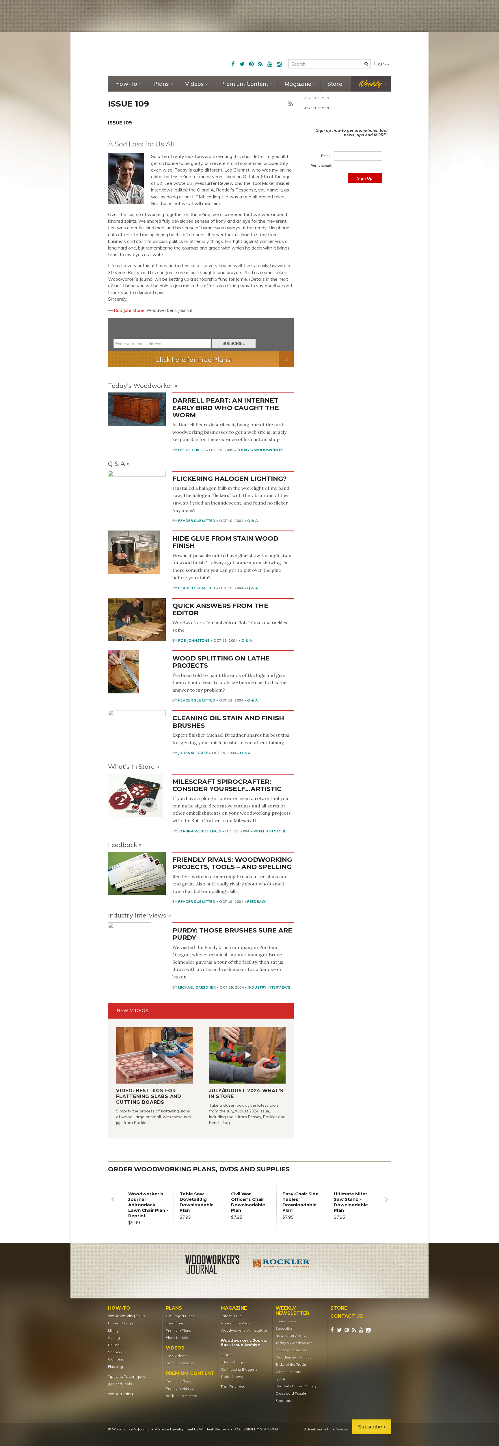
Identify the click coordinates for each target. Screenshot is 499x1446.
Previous (112, 1203)
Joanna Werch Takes (199, 831)
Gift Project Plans (180, 1316)
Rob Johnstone (129, 310)
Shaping (115, 1352)
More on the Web (235, 1323)
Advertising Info (317, 1429)
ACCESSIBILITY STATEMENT (257, 1429)
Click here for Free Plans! (193, 360)
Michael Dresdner (197, 987)
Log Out (382, 63)
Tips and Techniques (127, 1376)
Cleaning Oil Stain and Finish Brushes (228, 721)
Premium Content (244, 83)
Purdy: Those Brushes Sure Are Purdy (232, 933)
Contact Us (346, 1316)
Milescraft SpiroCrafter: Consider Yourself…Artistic (227, 785)
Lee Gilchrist (191, 450)
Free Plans (175, 1323)
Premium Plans (178, 1330)
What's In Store (131, 766)
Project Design (120, 1323)
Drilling (114, 1345)
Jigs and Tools (120, 1384)
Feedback (122, 845)
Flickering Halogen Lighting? (229, 479)
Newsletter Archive (291, 1335)
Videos (194, 83)
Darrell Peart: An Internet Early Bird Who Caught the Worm (225, 408)
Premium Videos (180, 1363)
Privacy (342, 1429)
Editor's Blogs (232, 1362)
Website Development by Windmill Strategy (192, 1429)
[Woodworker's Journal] (217, 1265)
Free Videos (176, 1356)
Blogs (226, 1355)
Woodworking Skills (126, 1316)
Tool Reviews (233, 1386)
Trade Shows (232, 1376)
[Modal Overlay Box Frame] (201, 334)
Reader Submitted (196, 520)
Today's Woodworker (140, 385)
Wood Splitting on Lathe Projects (221, 661)
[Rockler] (282, 1265)
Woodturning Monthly (293, 1357)
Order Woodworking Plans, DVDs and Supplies (199, 1169)
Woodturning (120, 1394)
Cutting (114, 1337)
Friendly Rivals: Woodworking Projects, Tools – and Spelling (232, 863)
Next (386, 1203)
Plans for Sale (177, 1337)
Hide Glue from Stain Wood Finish (225, 542)
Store (334, 83)
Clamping (116, 1359)
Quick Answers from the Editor (220, 609)
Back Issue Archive (181, 1395)
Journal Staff (193, 753)
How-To (126, 83)
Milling (113, 1330)
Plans (161, 83)
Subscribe (284, 1328)
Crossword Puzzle (290, 1393)
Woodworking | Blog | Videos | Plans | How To (152, 53)
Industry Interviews (137, 915)
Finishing (115, 1366)
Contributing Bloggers (239, 1369)
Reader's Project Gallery (295, 1386)
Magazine (297, 83)
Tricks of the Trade (290, 1364)
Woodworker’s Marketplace (244, 1330)
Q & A (116, 463)
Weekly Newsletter (292, 1311)
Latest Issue (231, 1316)
